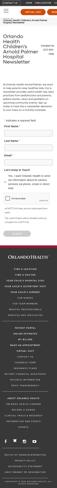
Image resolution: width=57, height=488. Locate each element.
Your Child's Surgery (25, 292)
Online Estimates (25, 334)
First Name (11, 126)
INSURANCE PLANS (25, 368)
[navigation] (28, 3)
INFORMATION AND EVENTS (23, 421)
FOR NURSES (25, 298)
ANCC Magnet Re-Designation (25, 472)
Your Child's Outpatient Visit (25, 286)
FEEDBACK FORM (25, 362)
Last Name (11, 140)
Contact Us (10, 3)
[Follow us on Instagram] (24, 441)
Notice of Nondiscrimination (25, 455)
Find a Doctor (43, 3)
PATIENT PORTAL (25, 328)
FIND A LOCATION (25, 269)
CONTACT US (25, 357)
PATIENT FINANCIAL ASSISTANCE (25, 374)
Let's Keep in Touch (17, 170)
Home (29, 3)
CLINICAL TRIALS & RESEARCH (24, 415)
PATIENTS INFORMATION (25, 380)
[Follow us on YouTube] (35, 441)
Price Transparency (25, 385)
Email (8, 155)
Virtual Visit (33, 12)
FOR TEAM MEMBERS (25, 304)
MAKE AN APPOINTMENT (25, 345)
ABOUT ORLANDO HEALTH (23, 398)
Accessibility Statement (25, 466)
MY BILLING (25, 339)
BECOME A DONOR (23, 410)
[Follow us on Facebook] (6, 441)
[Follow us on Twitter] (15, 441)
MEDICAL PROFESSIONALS (25, 309)
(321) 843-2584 (48, 52)
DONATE (23, 427)
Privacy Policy (25, 460)
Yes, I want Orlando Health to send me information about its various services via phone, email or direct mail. (29, 182)
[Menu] (6, 12)
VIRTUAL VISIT (25, 351)
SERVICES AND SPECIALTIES (25, 315)
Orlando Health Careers (23, 404)
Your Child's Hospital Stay (25, 280)
